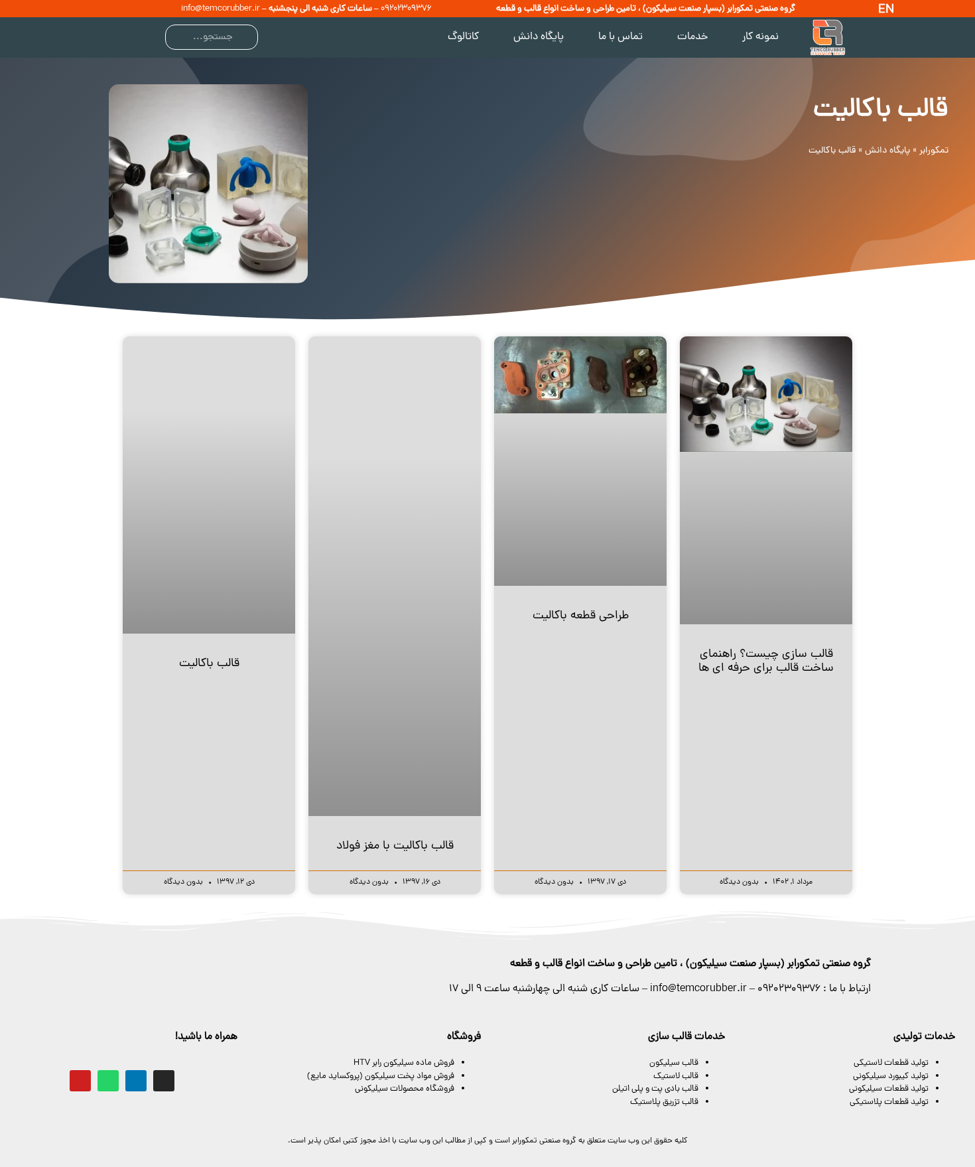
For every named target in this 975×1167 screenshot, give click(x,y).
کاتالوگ (463, 37)
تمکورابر (933, 151)
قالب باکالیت (209, 664)
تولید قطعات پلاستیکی (889, 1102)
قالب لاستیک (675, 1076)
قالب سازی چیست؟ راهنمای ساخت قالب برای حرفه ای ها (766, 662)
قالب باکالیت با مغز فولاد (395, 846)
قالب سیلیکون (673, 1063)
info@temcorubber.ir (220, 9)
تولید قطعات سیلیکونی (889, 1089)
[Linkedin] (136, 1080)
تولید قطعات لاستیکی (891, 1063)
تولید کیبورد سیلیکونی (891, 1076)
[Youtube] (80, 1080)
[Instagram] (163, 1080)
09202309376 (406, 9)
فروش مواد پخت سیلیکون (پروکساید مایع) (379, 1076)
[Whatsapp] (108, 1080)
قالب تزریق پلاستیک (664, 1102)
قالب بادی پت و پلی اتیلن (655, 1089)
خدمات (692, 37)
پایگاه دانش (538, 37)
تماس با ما (620, 37)
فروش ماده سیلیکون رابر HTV (404, 1063)
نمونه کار (760, 37)
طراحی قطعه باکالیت (581, 616)
